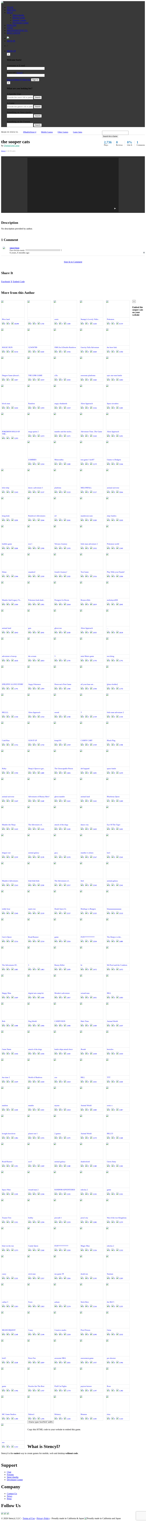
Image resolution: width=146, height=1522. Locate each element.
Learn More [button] (6, 1458)
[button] (73, 185)
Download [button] (17, 1458)
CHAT (10, 28)
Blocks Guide (19, 17)
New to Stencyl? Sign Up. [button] (19, 79)
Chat (9, 1472)
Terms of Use (29, 1518)
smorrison (14, 248)
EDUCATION (13, 33)
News (9, 1496)
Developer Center (21, 23)
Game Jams (77, 132)
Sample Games (19, 20)
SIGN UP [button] (11, 51)
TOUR (10, 7)
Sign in (3, 151)
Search (37, 97)
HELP (10, 12)
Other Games (63, 132)
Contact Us (12, 1493)
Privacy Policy (43, 1518)
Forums (10, 1474)
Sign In (35, 80)
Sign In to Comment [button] (73, 262)
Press (9, 1498)
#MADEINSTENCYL (17, 30)
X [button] (11, 281)
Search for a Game (110, 136)
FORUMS (11, 25)
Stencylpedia (18, 15)
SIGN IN (11, 41)
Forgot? (20, 73)
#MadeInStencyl (29, 132)
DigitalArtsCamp (11, 145)
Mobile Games (47, 132)
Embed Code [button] (19, 281)
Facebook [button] (5, 281)
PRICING (11, 10)
